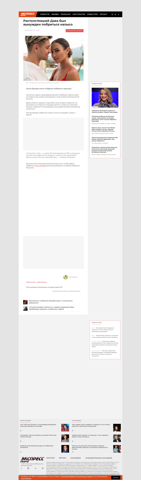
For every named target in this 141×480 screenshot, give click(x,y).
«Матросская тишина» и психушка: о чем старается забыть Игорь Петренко (90, 436)
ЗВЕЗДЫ (55, 14)
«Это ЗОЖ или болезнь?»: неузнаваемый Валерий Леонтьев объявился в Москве (38, 425)
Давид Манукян (31, 282)
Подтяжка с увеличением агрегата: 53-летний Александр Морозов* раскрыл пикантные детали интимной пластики (104, 150)
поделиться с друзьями (75, 30)
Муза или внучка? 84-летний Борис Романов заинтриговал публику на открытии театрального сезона (90, 447)
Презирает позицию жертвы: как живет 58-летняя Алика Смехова (38, 436)
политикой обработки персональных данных (77, 476)
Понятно (115, 477)
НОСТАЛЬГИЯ (79, 14)
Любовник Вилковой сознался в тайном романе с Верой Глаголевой (105, 111)
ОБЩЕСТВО (92, 14)
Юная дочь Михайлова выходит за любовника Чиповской (36, 446)
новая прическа (42, 282)
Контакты (50, 458)
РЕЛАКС (103, 14)
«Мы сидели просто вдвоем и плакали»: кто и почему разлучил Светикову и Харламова (91, 425)
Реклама (62, 458)
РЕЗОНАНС (66, 14)
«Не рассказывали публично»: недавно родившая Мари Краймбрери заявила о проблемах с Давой (51, 308)
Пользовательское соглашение (98, 458)
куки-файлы (75, 458)
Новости (45, 14)
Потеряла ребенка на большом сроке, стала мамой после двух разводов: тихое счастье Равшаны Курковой (104, 119)
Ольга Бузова (40, 166)
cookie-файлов (26, 478)
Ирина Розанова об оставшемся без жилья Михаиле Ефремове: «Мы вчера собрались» (105, 139)
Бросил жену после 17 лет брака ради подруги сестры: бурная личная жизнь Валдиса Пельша (103, 129)
